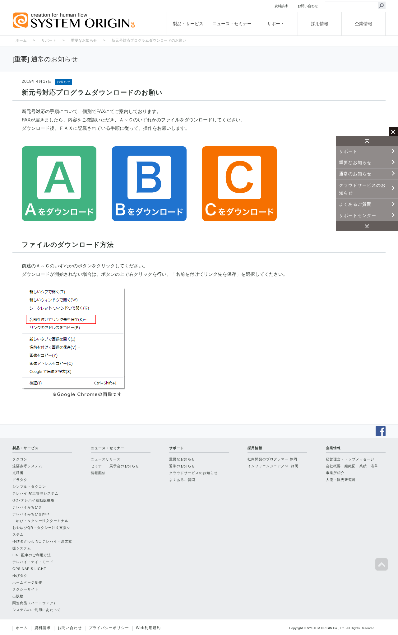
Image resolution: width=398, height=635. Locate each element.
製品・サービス (188, 23)
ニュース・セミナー (232, 23)
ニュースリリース (106, 459)
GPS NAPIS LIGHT (29, 569)
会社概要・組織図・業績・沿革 (352, 466)
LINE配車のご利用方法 (31, 555)
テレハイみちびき (27, 507)
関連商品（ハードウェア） (34, 603)
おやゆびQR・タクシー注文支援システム (41, 531)
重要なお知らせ (355, 162)
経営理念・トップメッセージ (350, 459)
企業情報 (363, 23)
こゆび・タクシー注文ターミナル (40, 521)
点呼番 (18, 473)
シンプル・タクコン (29, 486)
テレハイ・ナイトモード (32, 562)
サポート (276, 23)
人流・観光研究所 (341, 480)
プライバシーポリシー (109, 628)
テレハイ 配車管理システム (35, 493)
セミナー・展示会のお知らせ (115, 466)
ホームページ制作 (27, 582)
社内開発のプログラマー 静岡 (272, 459)
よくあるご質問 (355, 204)
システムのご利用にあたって (36, 610)
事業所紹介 (335, 473)
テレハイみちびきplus (31, 514)
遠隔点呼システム (27, 466)
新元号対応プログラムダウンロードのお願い (149, 40)
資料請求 (43, 628)
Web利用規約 (148, 628)
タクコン (19, 459)
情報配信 (98, 473)
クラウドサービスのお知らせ (362, 189)
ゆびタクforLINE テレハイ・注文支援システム (42, 544)
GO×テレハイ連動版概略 (33, 500)
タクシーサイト (25, 589)
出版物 (18, 596)
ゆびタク (19, 575)
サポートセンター (357, 215)
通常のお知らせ (355, 173)
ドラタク (19, 480)
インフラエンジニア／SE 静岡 (273, 466)
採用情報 (319, 23)
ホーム (21, 40)
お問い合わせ (70, 628)
